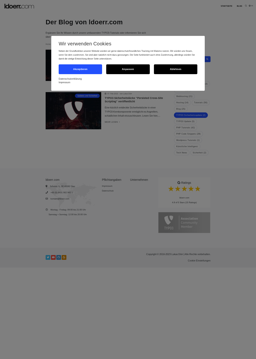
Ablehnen (175, 69)
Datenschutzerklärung (70, 79)
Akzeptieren (80, 69)
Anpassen (128, 69)
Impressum (64, 82)
